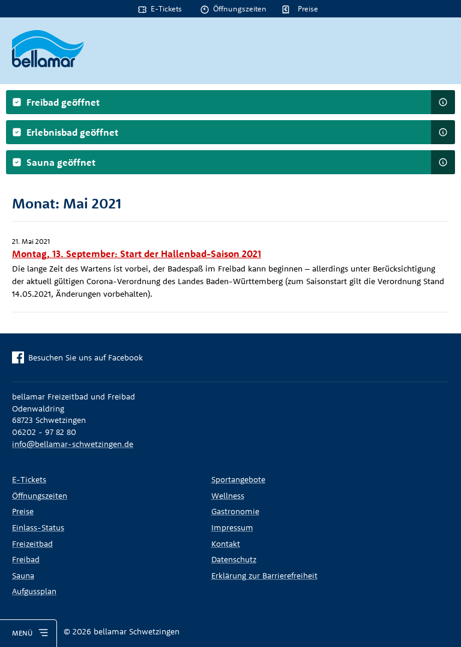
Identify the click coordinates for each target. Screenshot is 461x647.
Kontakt (225, 543)
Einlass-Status (38, 527)
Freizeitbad (32, 543)
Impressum (232, 527)
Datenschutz (233, 559)
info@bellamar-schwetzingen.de (72, 444)
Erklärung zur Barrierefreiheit (264, 575)
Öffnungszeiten (240, 8)
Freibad (26, 559)
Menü (22, 632)
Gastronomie (235, 511)
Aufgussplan (34, 591)
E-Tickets (166, 8)
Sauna (23, 575)
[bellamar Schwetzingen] (48, 48)
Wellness (227, 495)
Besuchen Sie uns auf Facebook (85, 357)
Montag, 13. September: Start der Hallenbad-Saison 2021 (136, 254)
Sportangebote (238, 479)
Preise (308, 8)
